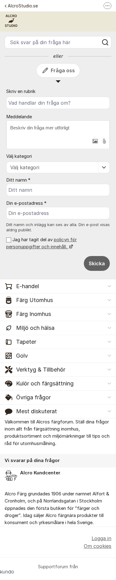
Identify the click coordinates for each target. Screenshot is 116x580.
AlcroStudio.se (23, 5)
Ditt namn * (18, 180)
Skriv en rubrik (21, 91)
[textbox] (58, 128)
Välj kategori (19, 156)
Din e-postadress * (26, 203)
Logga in (101, 538)
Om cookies (97, 546)
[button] (95, 141)
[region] (58, 468)
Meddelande (19, 117)
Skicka (97, 263)
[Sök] (105, 42)
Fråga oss (63, 70)
